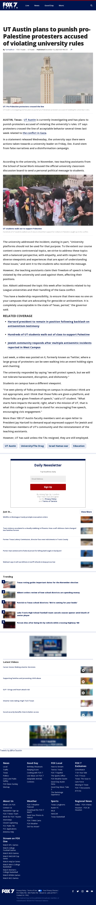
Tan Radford (9, 50)
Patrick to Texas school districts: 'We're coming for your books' (47, 602)
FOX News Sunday (10, 784)
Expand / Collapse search (91, 6)
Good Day (32, 763)
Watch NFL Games (10, 845)
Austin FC (55, 807)
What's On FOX (9, 804)
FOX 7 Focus (80, 775)
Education (78, 445)
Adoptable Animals (34, 779)
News (6, 763)
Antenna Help (8, 832)
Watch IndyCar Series (11, 861)
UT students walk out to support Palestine (22, 228)
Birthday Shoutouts (35, 766)
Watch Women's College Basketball (10, 871)
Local (5, 766)
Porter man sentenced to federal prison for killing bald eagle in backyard (32, 551)
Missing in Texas (81, 785)
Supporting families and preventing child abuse (22, 678)
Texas (5, 772)
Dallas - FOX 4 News (83, 804)
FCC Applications (9, 829)
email (92, 891)
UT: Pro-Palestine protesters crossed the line (23, 106)
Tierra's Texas (56, 769)
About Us (8, 801)
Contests (30, 782)
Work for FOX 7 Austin (12, 817)
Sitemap (6, 787)
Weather (32, 801)
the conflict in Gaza (34, 133)
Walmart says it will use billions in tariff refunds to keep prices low (29, 562)
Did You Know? (33, 826)
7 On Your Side (81, 772)
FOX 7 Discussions (82, 788)
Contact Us (7, 807)
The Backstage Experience (57, 793)
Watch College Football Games (9, 849)
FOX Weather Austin (59, 779)
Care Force (79, 782)
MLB (53, 810)
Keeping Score (33, 769)
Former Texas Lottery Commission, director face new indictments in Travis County (35, 539)
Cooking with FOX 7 (35, 772)
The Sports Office (58, 775)
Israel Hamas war (58, 445)
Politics (6, 775)
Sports (54, 801)
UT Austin (31, 50)
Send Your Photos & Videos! (35, 816)
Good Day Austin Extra (58, 783)
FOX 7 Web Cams (34, 820)
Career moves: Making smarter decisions (19, 667)
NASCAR (54, 813)
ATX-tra (78, 791)
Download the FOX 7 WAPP (35, 811)
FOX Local (56, 763)
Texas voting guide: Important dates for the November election (47, 582)
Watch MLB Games (11, 853)
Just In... (7, 511)
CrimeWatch (80, 769)
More (61, 5)
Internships (7, 820)
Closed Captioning (10, 823)
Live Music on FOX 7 (35, 775)
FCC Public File (9, 826)
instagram (82, 891)
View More (86, 511)
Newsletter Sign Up (10, 810)
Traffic (5, 769)
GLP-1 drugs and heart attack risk (16, 689)
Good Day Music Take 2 (60, 788)
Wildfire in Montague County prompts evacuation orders (25, 517)
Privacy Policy (50, 499)
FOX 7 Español (57, 772)
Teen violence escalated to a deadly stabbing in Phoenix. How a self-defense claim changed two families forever (39, 529)
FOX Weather (32, 823)
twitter (78, 891)
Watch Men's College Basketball (11, 865)
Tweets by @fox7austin (11, 750)
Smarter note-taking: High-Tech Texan (18, 701)
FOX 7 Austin (21, 50)
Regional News (83, 801)
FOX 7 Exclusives (80, 765)
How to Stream (57, 766)
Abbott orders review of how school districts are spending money (48, 592)
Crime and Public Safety (9, 780)
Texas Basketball (58, 817)
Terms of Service (49, 501)
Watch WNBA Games (11, 875)
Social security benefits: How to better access (21, 712)
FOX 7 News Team (10, 813)
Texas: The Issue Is (82, 779)
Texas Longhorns (58, 804)
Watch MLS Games (10, 878)
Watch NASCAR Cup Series (11, 857)
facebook (73, 891)
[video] (86, 669)
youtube (87, 891)
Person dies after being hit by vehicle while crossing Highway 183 (48, 623)
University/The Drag (32, 445)
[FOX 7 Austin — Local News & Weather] (11, 5)
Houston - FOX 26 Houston (82, 808)
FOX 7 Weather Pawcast (33, 805)
